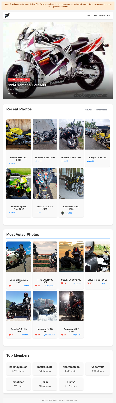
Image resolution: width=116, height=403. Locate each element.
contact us (63, 7)
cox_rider (77, 283)
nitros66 (12, 163)
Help (109, 15)
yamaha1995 (49, 335)
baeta (26, 286)
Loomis (38, 212)
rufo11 (104, 283)
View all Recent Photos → (97, 109)
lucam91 (25, 335)
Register (102, 15)
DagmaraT (76, 335)
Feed (89, 15)
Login (95, 15)
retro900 (68, 213)
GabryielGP (50, 286)
